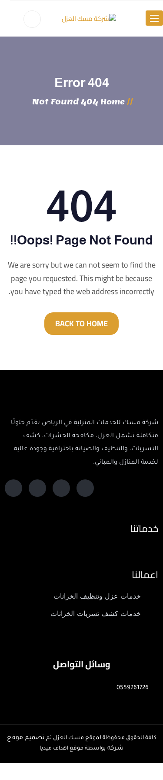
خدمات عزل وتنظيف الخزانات (97, 596)
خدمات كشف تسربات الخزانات (95, 613)
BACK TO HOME (81, 323)
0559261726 (132, 688)
